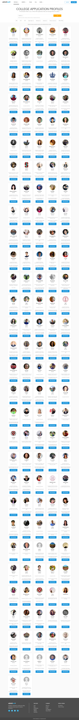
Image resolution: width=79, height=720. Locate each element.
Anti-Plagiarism (48, 709)
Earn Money (60, 705)
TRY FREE (74, 2)
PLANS (30, 2)
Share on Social (61, 706)
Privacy (47, 708)
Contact (47, 706)
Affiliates (35, 710)
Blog (34, 706)
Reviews (35, 709)
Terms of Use (48, 710)
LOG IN (67, 2)
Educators (35, 712)
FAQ (36, 2)
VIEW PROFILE (13, 44)
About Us (47, 705)
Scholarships (36, 708)
